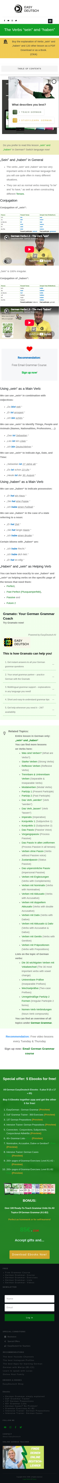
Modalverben (29, 787)
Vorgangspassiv (30, 834)
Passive (11, 597)
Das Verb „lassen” (31, 808)
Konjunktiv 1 (28, 821)
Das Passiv (28, 829)
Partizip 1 (27, 791)
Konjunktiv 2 (28, 825)
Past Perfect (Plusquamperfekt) (24, 591)
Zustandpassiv (30, 859)
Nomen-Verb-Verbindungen (37, 1009)
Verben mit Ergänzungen (35, 876)
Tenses (20, 193)
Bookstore (12, 1337)
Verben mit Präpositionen (35, 945)
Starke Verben (29, 761)
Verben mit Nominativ (33, 885)
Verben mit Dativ (31, 915)
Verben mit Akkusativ (33, 894)
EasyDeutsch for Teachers (19, 1346)
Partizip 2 (27, 795)
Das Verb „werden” (32, 800)
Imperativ (27, 817)
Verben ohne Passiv (33, 851)
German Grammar (41, 1023)
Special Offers (14, 1341)
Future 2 (11, 603)
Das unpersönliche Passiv (36, 868)
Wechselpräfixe (30, 988)
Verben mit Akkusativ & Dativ (37, 923)
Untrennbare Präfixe (33, 979)
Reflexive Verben (31, 766)
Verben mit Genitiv (32, 936)
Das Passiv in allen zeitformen (38, 842)
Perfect (10, 586)
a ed (12, 1436)
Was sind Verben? (32, 753)
